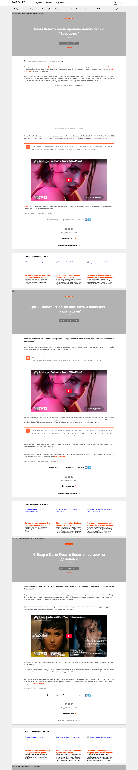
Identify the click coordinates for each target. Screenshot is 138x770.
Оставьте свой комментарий (67, 245)
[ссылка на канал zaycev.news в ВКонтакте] (66, 229)
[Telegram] (89, 219)
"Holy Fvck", (110, 67)
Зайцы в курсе (19, 9)
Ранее (26, 206)
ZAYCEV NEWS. (59, 456)
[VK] (86, 219)
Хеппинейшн (75, 9)
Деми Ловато (52, 67)
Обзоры (87, 9)
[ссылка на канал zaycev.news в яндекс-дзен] (69, 229)
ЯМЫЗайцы (99, 9)
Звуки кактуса (60, 9)
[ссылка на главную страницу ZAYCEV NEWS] (18, 3)
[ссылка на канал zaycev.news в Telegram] (72, 229)
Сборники (33, 9)
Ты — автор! (46, 9)
